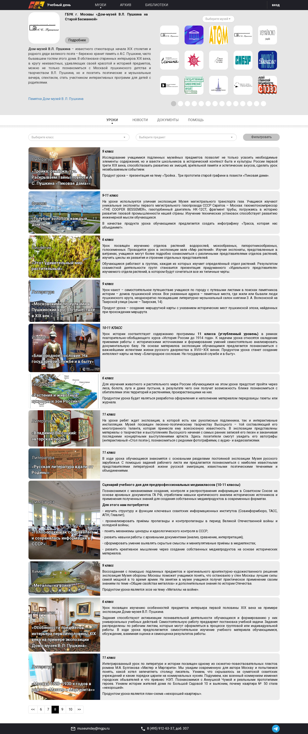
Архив (125, 5)
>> (79, 709)
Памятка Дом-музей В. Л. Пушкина (55, 99)
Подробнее (77, 40)
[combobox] (218, 18)
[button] (173, 103)
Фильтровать (261, 137)
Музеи (100, 5)
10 (70, 709)
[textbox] (217, 19)
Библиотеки (156, 5)
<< (33, 709)
